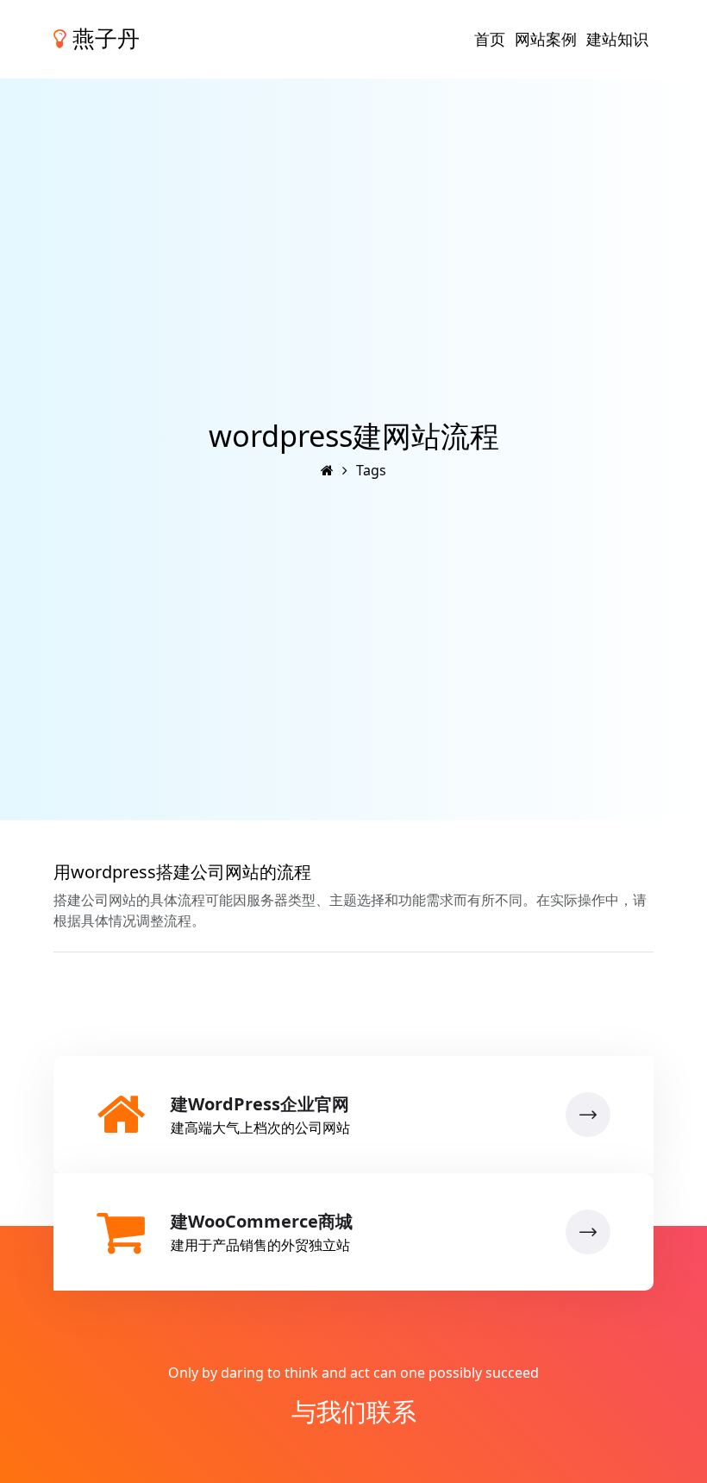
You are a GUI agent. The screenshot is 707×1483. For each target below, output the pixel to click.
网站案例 (546, 38)
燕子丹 (103, 38)
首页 (489, 38)
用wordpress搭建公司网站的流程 (182, 871)
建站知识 (617, 38)
